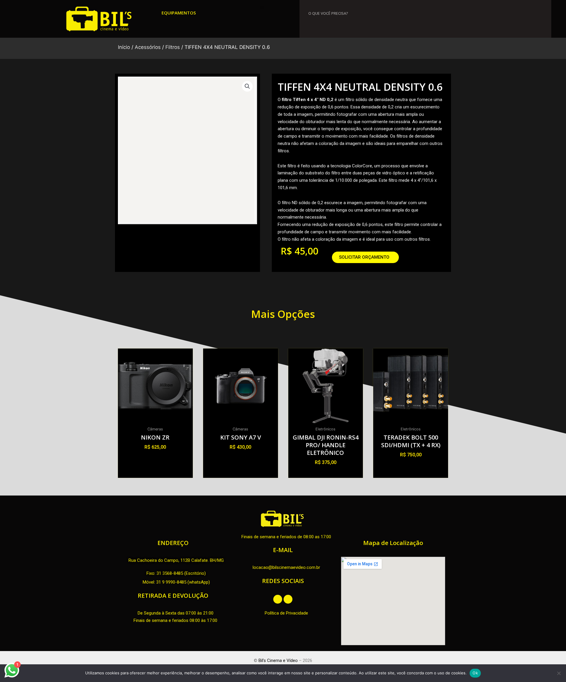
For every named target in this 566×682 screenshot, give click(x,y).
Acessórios (148, 47)
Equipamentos (179, 13)
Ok (475, 673)
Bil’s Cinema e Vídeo (278, 660)
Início (124, 47)
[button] (262, 7)
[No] (559, 673)
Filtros (172, 47)
